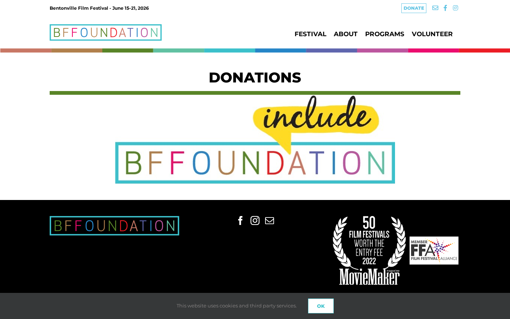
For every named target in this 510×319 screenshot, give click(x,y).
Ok (321, 306)
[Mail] (269, 220)
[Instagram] (255, 220)
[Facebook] (240, 220)
